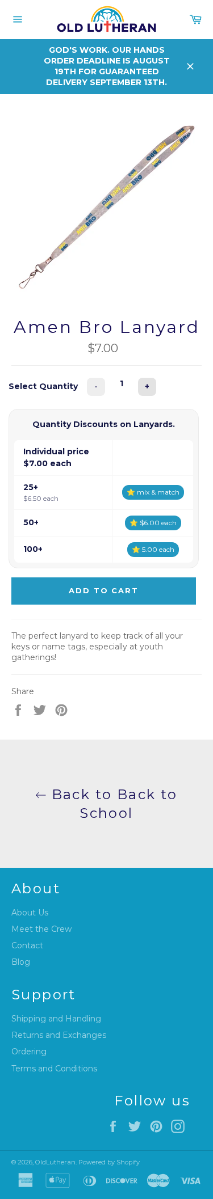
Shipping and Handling (56, 1019)
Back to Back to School (112, 803)
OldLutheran (55, 1162)
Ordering (29, 1051)
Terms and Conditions (54, 1068)
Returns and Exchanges (58, 1035)
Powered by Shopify (109, 1162)
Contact (27, 945)
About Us (29, 912)
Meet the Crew (41, 929)
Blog (20, 962)
